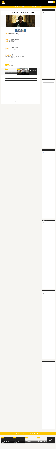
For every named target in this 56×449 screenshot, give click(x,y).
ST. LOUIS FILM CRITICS (11, 64)
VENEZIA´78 (36, 6)
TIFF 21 (33, 6)
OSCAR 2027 (19, 6)
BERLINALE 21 (41, 6)
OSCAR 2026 (24, 6)
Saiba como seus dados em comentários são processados (26, 101)
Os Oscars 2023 (28, 441)
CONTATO (14, 6)
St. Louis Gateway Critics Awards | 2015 (23, 73)
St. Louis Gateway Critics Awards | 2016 (11, 73)
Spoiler (27, 440)
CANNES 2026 (29, 6)
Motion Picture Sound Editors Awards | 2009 (6, 442)
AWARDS (12, 65)
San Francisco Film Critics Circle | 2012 (43, 442)
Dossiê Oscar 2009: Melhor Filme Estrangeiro (18, 442)
